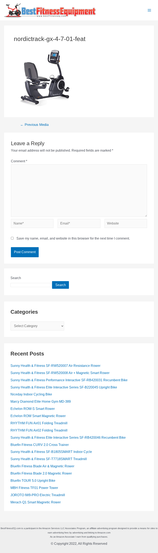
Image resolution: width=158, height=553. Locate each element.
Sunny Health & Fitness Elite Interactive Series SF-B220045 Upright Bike (63, 387)
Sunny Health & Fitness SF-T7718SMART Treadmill (48, 459)
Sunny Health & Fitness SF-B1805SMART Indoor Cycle (51, 452)
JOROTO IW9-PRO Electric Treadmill (37, 495)
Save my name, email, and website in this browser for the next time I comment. (73, 238)
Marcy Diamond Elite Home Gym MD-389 (40, 401)
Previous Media (34, 125)
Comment (19, 161)
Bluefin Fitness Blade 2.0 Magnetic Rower (41, 473)
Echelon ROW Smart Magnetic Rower (38, 416)
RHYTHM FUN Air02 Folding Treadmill (38, 430)
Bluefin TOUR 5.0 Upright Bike (32, 480)
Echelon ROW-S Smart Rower (32, 408)
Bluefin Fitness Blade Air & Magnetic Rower (42, 466)
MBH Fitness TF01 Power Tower (34, 488)
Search (15, 278)
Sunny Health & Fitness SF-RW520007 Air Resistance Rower (55, 365)
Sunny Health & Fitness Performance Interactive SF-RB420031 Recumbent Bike (69, 380)
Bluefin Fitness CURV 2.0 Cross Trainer (39, 445)
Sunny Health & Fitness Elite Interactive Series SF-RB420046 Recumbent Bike (68, 437)
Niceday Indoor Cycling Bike (31, 394)
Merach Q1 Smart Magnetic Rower (35, 502)
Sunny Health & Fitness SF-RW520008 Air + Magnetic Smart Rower (59, 373)
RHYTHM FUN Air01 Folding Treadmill (38, 423)
